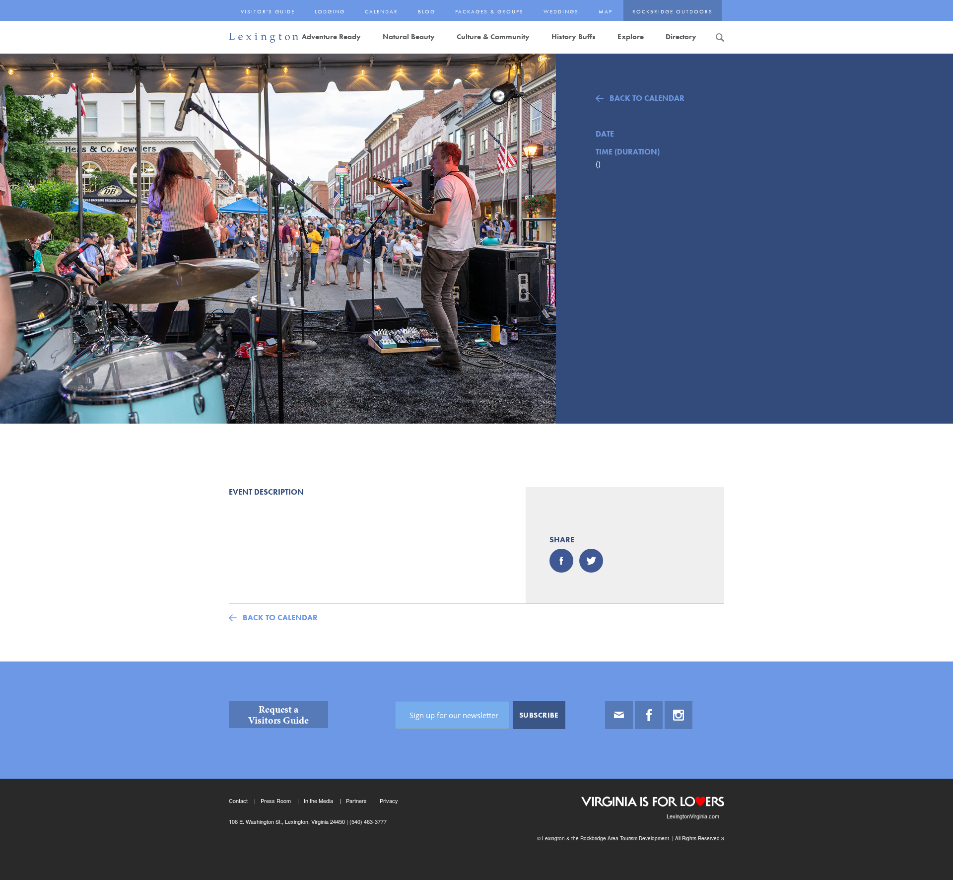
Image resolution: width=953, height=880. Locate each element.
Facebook (649, 715)
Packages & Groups (489, 11)
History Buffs (573, 37)
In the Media (318, 801)
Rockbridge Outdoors (672, 11)
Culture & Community (493, 37)
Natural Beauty (409, 37)
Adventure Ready (331, 37)
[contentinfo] (476, 770)
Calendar (381, 11)
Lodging (330, 11)
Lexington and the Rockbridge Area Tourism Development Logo (263, 38)
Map (606, 11)
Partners (356, 801)
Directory (681, 37)
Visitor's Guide (268, 11)
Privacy (389, 801)
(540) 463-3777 (367, 821)
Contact (238, 801)
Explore (630, 37)
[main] (476, 357)
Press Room (276, 801)
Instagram (678, 715)
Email (619, 715)
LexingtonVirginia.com (693, 816)
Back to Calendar (647, 98)
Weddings (561, 11)
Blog (426, 11)
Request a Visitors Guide (278, 714)
